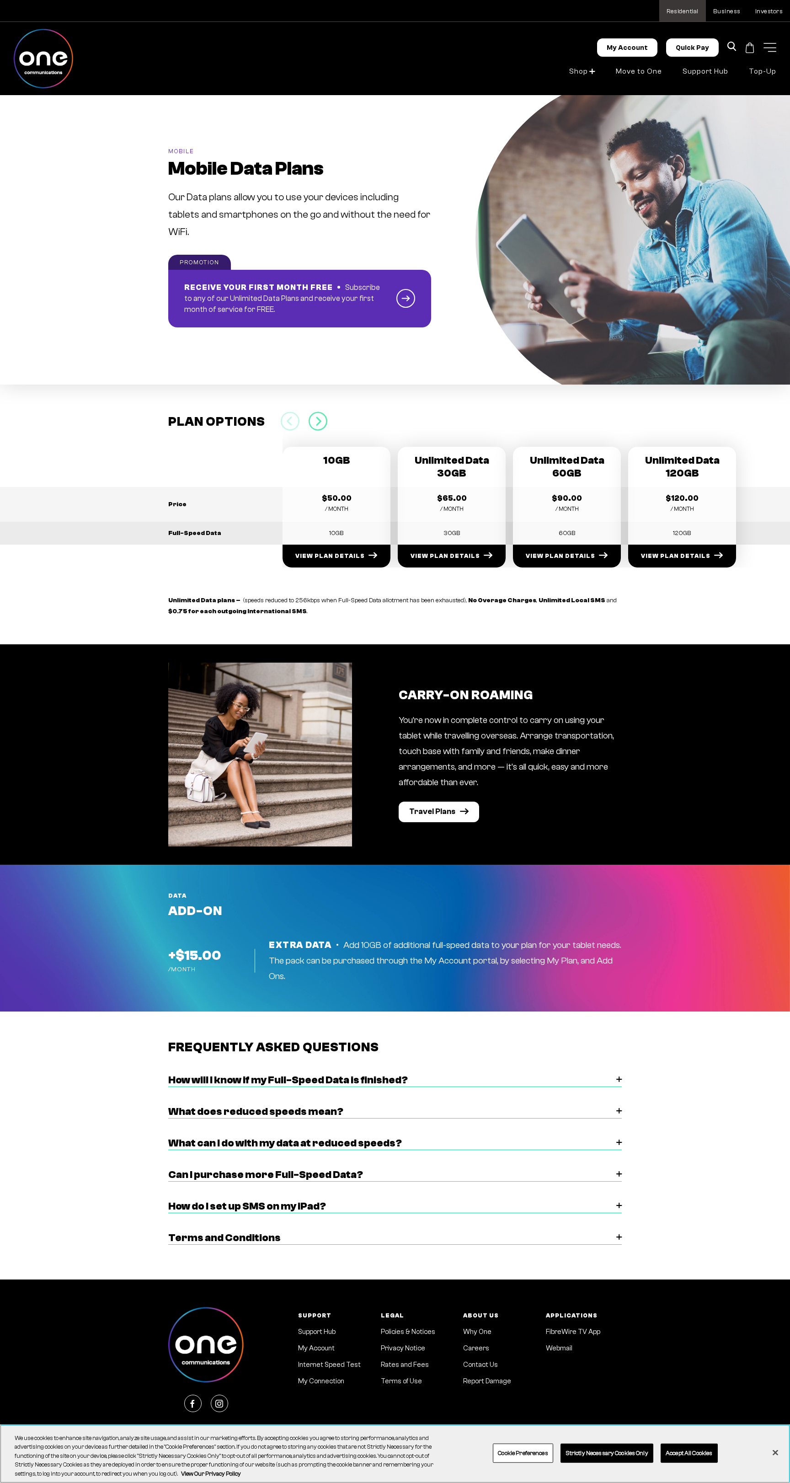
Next (318, 421)
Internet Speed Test (329, 1365)
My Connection (321, 1381)
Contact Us (480, 1365)
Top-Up (762, 71)
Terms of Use (401, 1381)
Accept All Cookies (689, 1453)
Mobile (181, 151)
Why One (477, 1332)
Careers (476, 1348)
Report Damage (487, 1381)
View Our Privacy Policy (211, 1473)
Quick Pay (692, 48)
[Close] (775, 1453)
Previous (290, 421)
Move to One (639, 71)
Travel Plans (432, 811)
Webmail (559, 1348)
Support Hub (705, 71)
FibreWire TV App (573, 1332)
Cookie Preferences (523, 1453)
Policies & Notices (408, 1332)
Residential (683, 11)
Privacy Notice (403, 1348)
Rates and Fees (405, 1365)
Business (727, 11)
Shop (578, 71)
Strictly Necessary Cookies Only (607, 1453)
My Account (627, 48)
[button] (769, 47)
